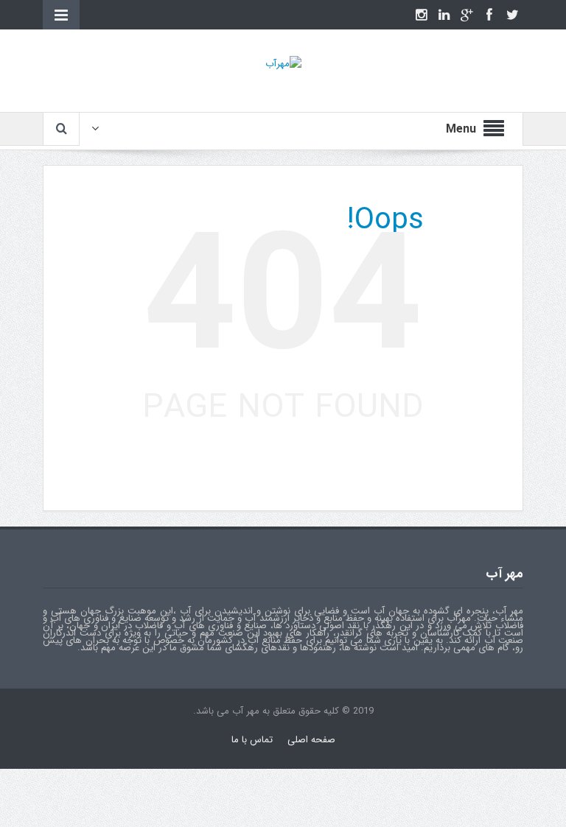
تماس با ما (252, 739)
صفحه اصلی (311, 739)
